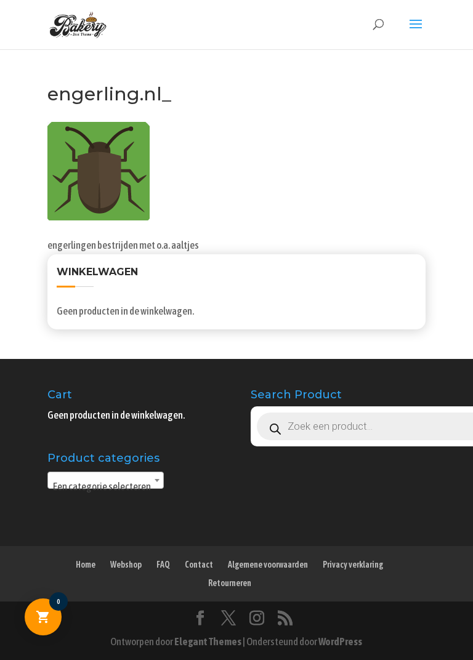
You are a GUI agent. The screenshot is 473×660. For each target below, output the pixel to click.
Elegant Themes (207, 641)
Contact (199, 564)
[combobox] (105, 480)
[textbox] (105, 486)
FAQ (163, 564)
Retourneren (229, 583)
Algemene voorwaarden (268, 564)
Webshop (126, 564)
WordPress (340, 641)
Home (85, 564)
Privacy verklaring (353, 564)
